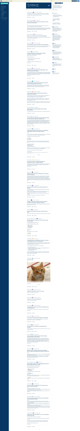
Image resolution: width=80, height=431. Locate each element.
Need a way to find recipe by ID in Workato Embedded (36, 35)
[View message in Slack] (41, 12)
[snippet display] (50, 9)
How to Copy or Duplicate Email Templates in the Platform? (37, 317)
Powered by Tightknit (4, 19)
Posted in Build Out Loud (30, 12)
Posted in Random (29, 107)
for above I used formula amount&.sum (34, 299)
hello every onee (30, 259)
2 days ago (37, 20)
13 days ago (37, 396)
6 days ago (35, 209)
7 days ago (36, 238)
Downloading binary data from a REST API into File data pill (37, 44)
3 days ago (39, 34)
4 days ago (37, 81)
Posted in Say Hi (29, 116)
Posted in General (29, 209)
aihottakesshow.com (31, 329)
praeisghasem (29, 72)
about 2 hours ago (38, 12)
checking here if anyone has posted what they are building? (38, 13)
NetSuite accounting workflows (38, 193)
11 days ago (38, 258)
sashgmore (36, 222)
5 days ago (36, 185)
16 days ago (39, 429)
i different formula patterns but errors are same (35, 291)
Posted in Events (29, 51)
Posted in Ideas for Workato (30, 20)
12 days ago (36, 324)
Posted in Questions (29, 68)
